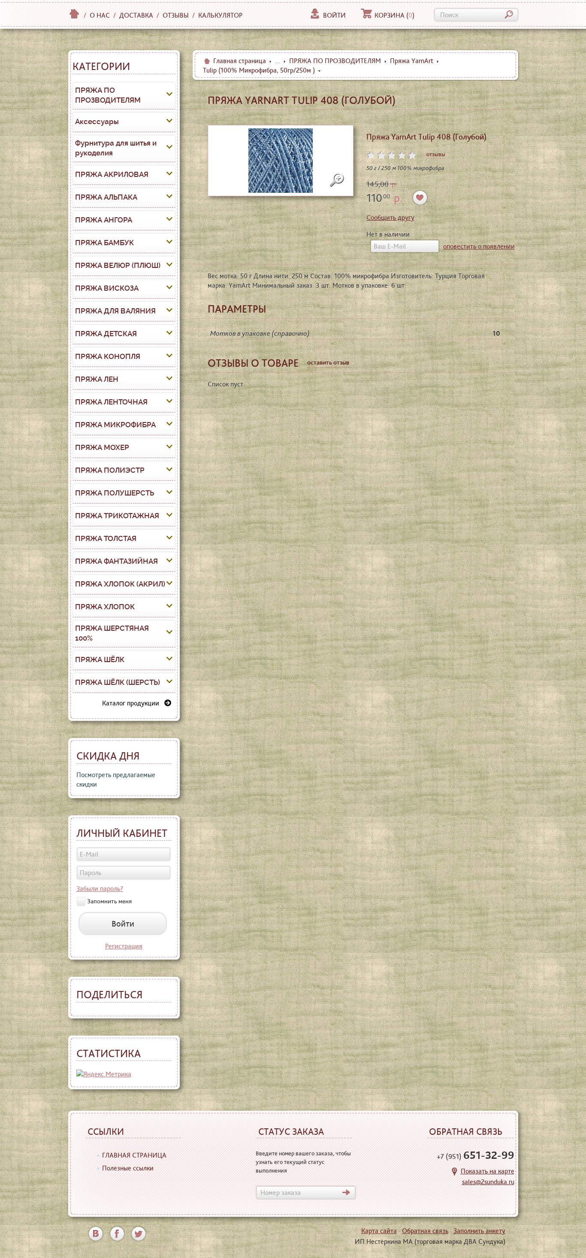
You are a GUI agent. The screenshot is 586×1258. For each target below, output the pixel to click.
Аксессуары (97, 121)
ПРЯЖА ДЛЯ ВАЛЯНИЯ (115, 311)
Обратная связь (425, 1231)
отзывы (435, 154)
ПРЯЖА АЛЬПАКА (106, 197)
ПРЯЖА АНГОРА (103, 220)
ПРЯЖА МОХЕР (102, 447)
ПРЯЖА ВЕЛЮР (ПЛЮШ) (117, 265)
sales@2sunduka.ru (488, 1182)
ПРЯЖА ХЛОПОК (105, 606)
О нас (100, 15)
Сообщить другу (390, 217)
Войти (334, 15)
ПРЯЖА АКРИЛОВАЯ (111, 174)
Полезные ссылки (128, 1168)
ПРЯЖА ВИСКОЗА (107, 288)
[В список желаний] (420, 197)
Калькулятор (220, 15)
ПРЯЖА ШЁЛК (99, 659)
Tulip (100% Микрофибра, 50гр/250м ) (259, 70)
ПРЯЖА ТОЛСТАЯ (105, 538)
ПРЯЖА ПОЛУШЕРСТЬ (114, 493)
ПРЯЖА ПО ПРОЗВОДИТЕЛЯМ (108, 95)
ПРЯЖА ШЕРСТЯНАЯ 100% (112, 633)
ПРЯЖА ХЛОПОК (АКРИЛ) (120, 584)
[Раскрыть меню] (169, 95)
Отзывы (176, 15)
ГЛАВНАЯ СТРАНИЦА (134, 1155)
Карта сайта (379, 1231)
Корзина (394, 15)
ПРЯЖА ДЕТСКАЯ (106, 333)
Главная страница (239, 61)
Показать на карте (487, 1171)
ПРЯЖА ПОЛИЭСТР (110, 470)
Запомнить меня (109, 901)
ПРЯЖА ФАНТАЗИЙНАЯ (116, 561)
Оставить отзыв (328, 362)
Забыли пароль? (99, 888)
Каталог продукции (133, 703)
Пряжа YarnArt (411, 61)
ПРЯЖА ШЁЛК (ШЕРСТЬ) (117, 682)
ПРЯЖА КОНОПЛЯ (107, 356)
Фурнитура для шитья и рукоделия (116, 148)
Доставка (136, 15)
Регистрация (123, 946)
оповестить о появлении (479, 246)
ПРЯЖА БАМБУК (104, 242)
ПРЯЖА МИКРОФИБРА (115, 424)
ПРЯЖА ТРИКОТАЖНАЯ (117, 515)
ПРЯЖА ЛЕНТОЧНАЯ (111, 402)
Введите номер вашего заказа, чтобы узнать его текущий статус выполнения (303, 1161)
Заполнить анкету (479, 1231)
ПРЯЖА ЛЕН (96, 379)
